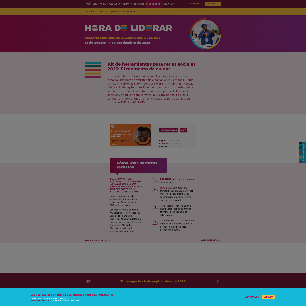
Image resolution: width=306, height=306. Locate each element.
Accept (268, 297)
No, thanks (252, 297)
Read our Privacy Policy (40, 300)
